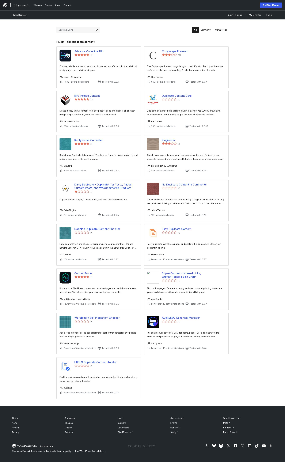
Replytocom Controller (88, 140)
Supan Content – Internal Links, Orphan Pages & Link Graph (181, 275)
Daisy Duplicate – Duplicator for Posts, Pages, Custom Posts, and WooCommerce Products (103, 186)
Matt (226, 423)
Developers (123, 427)
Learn (120, 418)
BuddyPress (230, 432)
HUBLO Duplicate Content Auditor (95, 362)
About (15, 418)
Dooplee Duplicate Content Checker (97, 228)
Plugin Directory (20, 15)
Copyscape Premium (175, 51)
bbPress (228, 427)
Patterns (69, 432)
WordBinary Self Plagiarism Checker (97, 317)
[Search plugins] (97, 30)
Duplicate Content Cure (177, 95)
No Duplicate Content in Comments (184, 184)
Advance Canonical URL (89, 51)
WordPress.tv (125, 432)
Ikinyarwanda (46, 446)
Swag (174, 432)
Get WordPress (271, 5)
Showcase (70, 418)
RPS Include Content (87, 95)
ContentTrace (83, 273)
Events (173, 423)
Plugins (68, 427)
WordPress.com (232, 418)
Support (122, 423)
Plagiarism (168, 140)
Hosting (15, 427)
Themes (69, 423)
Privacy (15, 432)
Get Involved (176, 418)
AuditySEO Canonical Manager (181, 317)
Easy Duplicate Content (176, 228)
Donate (175, 427)
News (14, 423)
